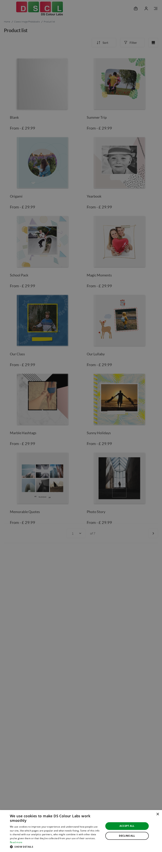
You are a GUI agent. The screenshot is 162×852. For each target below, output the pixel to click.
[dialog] (81, 831)
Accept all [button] (127, 826)
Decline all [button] (127, 835)
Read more (16, 842)
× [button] (157, 814)
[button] (55, 846)
